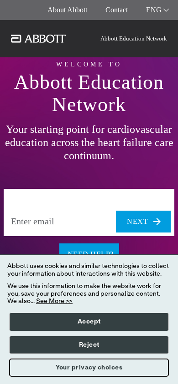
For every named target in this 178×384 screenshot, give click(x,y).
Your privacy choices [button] (89, 367)
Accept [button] (89, 321)
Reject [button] (89, 345)
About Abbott (67, 10)
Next (137, 221)
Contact (116, 10)
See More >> (54, 301)
